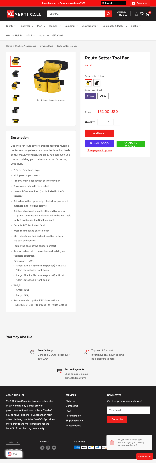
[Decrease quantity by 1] (101, 122)
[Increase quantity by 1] (117, 122)
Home (9, 46)
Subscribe (142, 3)
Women (53, 25)
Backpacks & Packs (113, 25)
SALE (29, 35)
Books (134, 25)
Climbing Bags (46, 46)
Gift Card (57, 35)
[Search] (108, 13)
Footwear (25, 25)
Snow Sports (89, 25)
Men (39, 25)
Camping (69, 25)
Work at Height (14, 35)
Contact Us (72, 405)
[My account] (136, 13)
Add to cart (99, 133)
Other (42, 35)
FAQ (68, 410)
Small (90, 95)
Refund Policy (73, 415)
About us (70, 401)
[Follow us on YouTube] (54, 448)
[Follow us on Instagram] (48, 448)
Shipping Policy (74, 420)
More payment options (99, 150)
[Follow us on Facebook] (42, 448)
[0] (147, 14)
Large (103, 95)
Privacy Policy (73, 425)
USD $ (11, 442)
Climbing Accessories (25, 46)
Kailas (88, 65)
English (108, 3)
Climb (9, 25)
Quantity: (90, 121)
